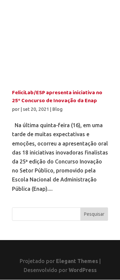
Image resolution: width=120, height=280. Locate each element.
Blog (57, 109)
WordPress (83, 270)
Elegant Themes (77, 261)
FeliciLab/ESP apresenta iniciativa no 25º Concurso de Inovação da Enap (57, 97)
